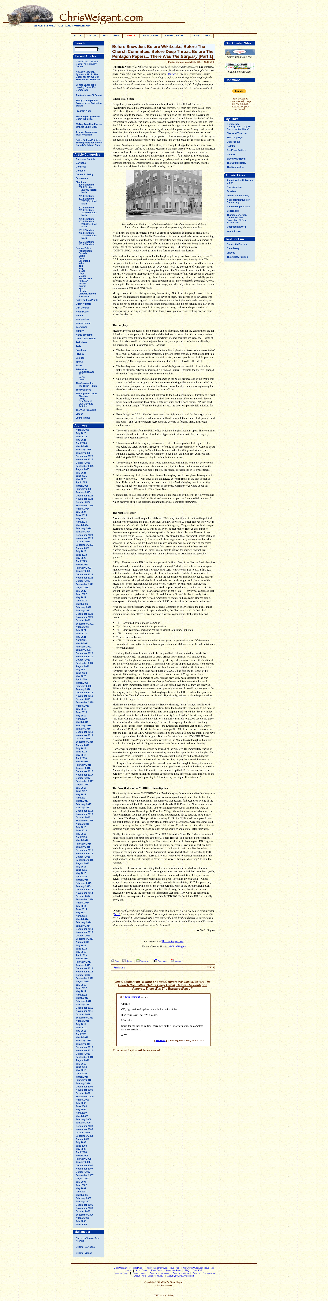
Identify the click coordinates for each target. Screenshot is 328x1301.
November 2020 (84, 656)
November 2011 (84, 1011)
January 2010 (83, 1083)
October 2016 (83, 817)
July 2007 (81, 1181)
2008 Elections (87, 187)
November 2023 (84, 538)
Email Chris (150, 35)
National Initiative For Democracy (238, 201)
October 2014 (83, 896)
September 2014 (85, 899)
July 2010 (81, 1063)
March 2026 (82, 446)
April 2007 (81, 1191)
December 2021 (84, 614)
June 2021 (81, 633)
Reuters (231, 154)
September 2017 (85, 781)
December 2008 (84, 1126)
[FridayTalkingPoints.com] (240, 55)
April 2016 (81, 837)
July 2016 (81, 827)
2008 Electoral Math (89, 191)
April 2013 (81, 955)
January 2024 (83, 531)
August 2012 (82, 981)
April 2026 (81, 443)
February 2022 (83, 607)
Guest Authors (83, 304)
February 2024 (83, 528)
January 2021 (83, 650)
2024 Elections (87, 233)
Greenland (84, 261)
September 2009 (85, 1096)
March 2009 (82, 1116)
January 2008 (83, 1162)
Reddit (129, 961)
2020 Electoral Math (89, 225)
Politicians (81, 342)
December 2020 (84, 653)
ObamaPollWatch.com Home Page (198, 1268)
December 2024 (84, 495)
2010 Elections (87, 196)
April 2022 (81, 600)
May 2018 (81, 755)
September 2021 (85, 623)
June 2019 (81, 712)
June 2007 (81, 1185)
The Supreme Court (86, 393)
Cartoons (81, 163)
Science (80, 358)
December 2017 (84, 771)
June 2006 (81, 1224)
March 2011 (82, 1037)
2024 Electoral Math (89, 236)
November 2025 (84, 459)
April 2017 (81, 797)
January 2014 (83, 925)
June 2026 (81, 436)
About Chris (110, 35)
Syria (81, 288)
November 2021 (84, 617)
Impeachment (83, 323)
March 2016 (82, 840)
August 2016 (82, 824)
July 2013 (81, 945)
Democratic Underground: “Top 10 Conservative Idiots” (239, 127)
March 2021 (82, 643)
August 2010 (82, 1060)
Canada (83, 253)
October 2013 (83, 935)
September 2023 (85, 545)
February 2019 (83, 725)
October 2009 (83, 1093)
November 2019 (84, 696)
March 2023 (82, 564)
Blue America (234, 187)
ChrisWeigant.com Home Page (128, 1268)
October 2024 (83, 502)
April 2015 (81, 876)
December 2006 (84, 1205)
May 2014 (81, 912)
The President (83, 389)
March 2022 (82, 604)
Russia (82, 286)
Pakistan (83, 281)
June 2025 (81, 476)
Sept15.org (233, 211)
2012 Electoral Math (89, 202)
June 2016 (81, 830)
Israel (82, 271)
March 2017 (82, 801)
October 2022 (83, 581)
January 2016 (83, 847)
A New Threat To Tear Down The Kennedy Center (87, 64)
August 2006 (82, 1218)
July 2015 (81, 866)
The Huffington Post (172, 941)
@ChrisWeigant (177, 946)
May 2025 (81, 479)
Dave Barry (233, 248)
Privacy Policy (139, 1273)
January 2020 (83, 689)
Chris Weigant (131, 997)
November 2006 (84, 1208)
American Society (85, 159)
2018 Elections (87, 219)
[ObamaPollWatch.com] (240, 69)
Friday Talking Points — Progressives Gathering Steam (89, 103)
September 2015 (85, 860)
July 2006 (81, 1221)
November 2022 (84, 577)
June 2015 (81, 870)
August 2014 (82, 902)
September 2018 (85, 742)
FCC (81, 374)
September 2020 (85, 663)
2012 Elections (87, 198)
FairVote (231, 191)
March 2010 (82, 1077)
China (82, 255)
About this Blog (173, 1270)
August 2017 (82, 784)
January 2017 (83, 807)
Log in (92, 35)
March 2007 (82, 1195)
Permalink (119, 967)
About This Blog (176, 35)
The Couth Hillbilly (236, 163)
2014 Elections (87, 207)
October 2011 (83, 1014)
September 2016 (85, 820)
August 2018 (82, 745)
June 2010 (81, 1067)
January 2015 (83, 886)
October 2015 (83, 857)
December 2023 (84, 535)
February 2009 (83, 1119)
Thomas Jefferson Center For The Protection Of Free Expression (237, 219)
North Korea (85, 278)
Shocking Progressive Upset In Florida (88, 117)
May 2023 (81, 558)
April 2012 (81, 994)
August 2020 (82, 666)
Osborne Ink (233, 142)
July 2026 (81, 433)
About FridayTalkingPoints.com (148, 1275)
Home (77, 35)
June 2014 (81, 909)
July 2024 (81, 512)
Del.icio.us (163, 961)
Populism (81, 350)
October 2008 (83, 1132)
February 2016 (83, 843)
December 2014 (84, 889)
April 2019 (81, 719)
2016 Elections (87, 210)
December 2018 (84, 732)
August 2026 (82, 430)
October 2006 (83, 1211)
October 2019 (83, 699)
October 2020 (83, 659)
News (82, 377)
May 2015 (81, 873)
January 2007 (83, 1201)
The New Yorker (235, 167)
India (81, 263)
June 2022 (81, 594)
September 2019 (85, 702)
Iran (81, 266)
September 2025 (85, 466)
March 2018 (82, 761)
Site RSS (197, 1270)
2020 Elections (87, 221)
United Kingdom (87, 293)
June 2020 (81, 673)
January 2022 (83, 610)
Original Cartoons (85, 1247)
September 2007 (85, 1175)
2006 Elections (87, 184)
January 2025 (83, 492)
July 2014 (81, 906)
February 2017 (83, 804)
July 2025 (81, 472)
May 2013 (81, 952)
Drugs (82, 398)
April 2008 (81, 1152)
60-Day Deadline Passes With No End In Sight (89, 125)
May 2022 (81, 597)
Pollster (231, 146)
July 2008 (81, 1142)
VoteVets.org (233, 231)
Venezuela (84, 296)
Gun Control (82, 307)
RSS (207, 35)
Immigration (82, 319)
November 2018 (84, 735)
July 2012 (81, 985)
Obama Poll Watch (85, 338)
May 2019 (81, 715)
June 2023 (81, 554)
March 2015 (82, 879)
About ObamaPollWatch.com (180, 1275)
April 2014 (81, 916)
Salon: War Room (236, 158)
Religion (83, 406)
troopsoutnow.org (236, 226)
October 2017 (83, 778)
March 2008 (82, 1155)
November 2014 (84, 893)
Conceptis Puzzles (237, 244)
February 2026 (83, 449)
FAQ (196, 35)
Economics (82, 178)
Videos (79, 414)
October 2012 (83, 975)
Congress (81, 166)
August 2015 (82, 863)
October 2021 (83, 620)
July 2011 (81, 1024)
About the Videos (181, 1273)
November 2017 (84, 774)
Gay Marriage (86, 403)
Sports (79, 361)
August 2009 (82, 1099)
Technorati (145, 961)
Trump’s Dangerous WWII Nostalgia (86, 133)
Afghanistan (85, 251)
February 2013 (83, 961)
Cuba (81, 258)
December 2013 (84, 929)
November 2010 (84, 1050)
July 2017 (81, 788)
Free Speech (85, 401)
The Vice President (86, 410)
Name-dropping (84, 334)
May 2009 (81, 1109)
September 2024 (85, 505)
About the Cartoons (159, 1273)
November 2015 (84, 853)
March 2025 (82, 486)
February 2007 (83, 1198)
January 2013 (83, 965)
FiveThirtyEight (235, 137)
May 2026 (81, 439)
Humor (79, 315)
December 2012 (84, 968)
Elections (81, 182)
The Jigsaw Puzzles (237, 257)
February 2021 (83, 646)
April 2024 (81, 522)
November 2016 (84, 814)
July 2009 (81, 1103)
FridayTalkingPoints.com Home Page (162, 1268)
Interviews (81, 327)
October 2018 (83, 738)
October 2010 (83, 1054)
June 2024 (81, 515)
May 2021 (81, 637)
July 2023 (81, 551)
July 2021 (81, 630)
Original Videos (84, 1253)
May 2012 (81, 991)
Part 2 (171, 73)
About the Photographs (204, 1273)
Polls (78, 346)
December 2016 (84, 810)
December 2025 (84, 456)
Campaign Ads (87, 372)
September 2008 (85, 1136)
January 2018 (83, 768)
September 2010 (85, 1057)
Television (81, 369)
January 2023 (83, 571)
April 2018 (81, 758)
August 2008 (82, 1139)
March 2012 (82, 998)
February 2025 (83, 489)
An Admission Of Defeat (89, 95)
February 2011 (83, 1040)
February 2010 (83, 1080)
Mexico (82, 276)
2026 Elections (87, 242)
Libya (81, 273)
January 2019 (83, 728)
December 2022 (84, 574)
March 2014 (82, 919)
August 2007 (82, 1178)
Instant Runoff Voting (238, 195)
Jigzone (231, 252)
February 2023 (83, 568)
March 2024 (82, 525)
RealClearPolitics (236, 150)
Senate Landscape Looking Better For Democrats (86, 87)
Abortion (83, 396)
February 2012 (83, 1001)
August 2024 (82, 508)
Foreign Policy (83, 248)
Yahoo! (178, 961)
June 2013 (81, 948)
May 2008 (81, 1149)
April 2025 (81, 482)
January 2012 (83, 1004)
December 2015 (84, 850)
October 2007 (83, 1172)
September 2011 (84, 1017)
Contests (81, 170)
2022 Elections (87, 230)
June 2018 (81, 751)
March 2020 (82, 683)
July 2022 (81, 590)
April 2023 (81, 561)
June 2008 (81, 1145)
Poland (82, 283)
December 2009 (84, 1086)
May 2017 (81, 794)
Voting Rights (83, 417)
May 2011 (81, 1030)
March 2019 (82, 722)
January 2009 (83, 1122)
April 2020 (81, 679)
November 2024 (84, 499)
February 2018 (83, 765)
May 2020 (81, 676)
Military (80, 331)
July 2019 (81, 709)
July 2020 (81, 669)
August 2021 (82, 627)
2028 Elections (87, 244)
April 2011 (81, 1034)
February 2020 (83, 686)
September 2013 (85, 939)
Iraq (81, 268)
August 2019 (82, 706)
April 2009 (81, 1113)
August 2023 (82, 548)
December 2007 (84, 1165)
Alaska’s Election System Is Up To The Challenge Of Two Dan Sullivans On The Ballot (88, 76)
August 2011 (82, 1021)
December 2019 (84, 692)
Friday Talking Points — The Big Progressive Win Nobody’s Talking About (89, 143)
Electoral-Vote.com (237, 133)
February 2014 (83, 922)
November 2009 (84, 1090)
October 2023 (83, 541)
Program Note (83, 111)
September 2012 (85, 978)
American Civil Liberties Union (240, 181)
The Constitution (84, 383)
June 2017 (81, 791)
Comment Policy (121, 1273)
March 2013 (82, 958)
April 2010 (81, 1073)
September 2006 (85, 1214)
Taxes (79, 365)
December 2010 (84, 1047)
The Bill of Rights (88, 386)
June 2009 (81, 1106)
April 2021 (81, 640)
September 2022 (85, 584)
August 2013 (82, 942)
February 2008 (83, 1159)
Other (82, 379)
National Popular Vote (238, 206)
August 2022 (82, 587)
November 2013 (84, 932)
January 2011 (83, 1044)
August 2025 (82, 469)
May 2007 (81, 1188)
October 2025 (83, 463)
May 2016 (81, 834)
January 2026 (83, 453)
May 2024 (81, 518)
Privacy (80, 354)
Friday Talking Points (87, 300)
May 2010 (81, 1070)
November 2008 (84, 1129)
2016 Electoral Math (89, 213)
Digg (117, 961)
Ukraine (83, 291)
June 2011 (81, 1027)
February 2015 (83, 883)
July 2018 (81, 748)
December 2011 (84, 1008)
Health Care (82, 311)
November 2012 (84, 971)
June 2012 (81, 988)
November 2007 (84, 1168)
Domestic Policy (84, 174)
